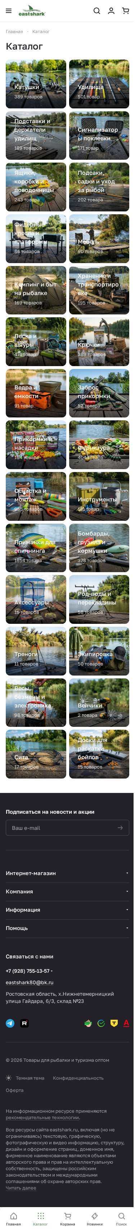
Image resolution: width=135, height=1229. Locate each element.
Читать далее (21, 1188)
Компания (19, 891)
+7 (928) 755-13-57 (27, 971)
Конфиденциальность (78, 1078)
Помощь (17, 928)
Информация (23, 909)
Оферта (14, 1090)
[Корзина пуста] (125, 10)
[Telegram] (10, 1023)
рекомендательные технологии (42, 1117)
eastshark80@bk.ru (29, 982)
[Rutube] (24, 1023)
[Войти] (111, 10)
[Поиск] (96, 10)
